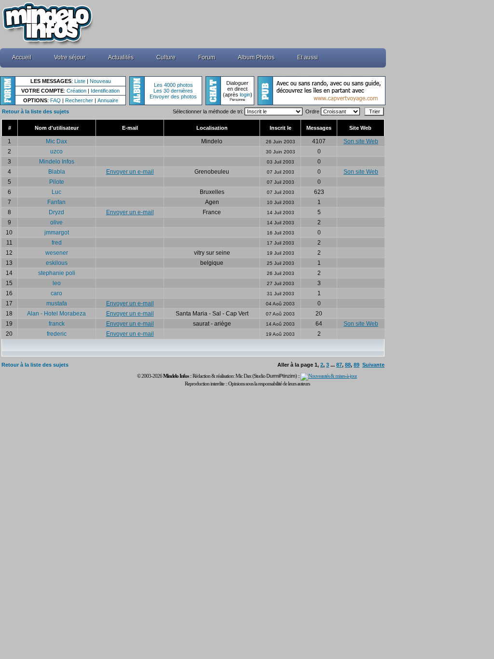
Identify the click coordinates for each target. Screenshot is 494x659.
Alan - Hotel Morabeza (56, 313)
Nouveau (100, 81)
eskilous (57, 263)
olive (56, 222)
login (245, 94)
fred (57, 242)
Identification (105, 91)
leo (57, 283)
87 (339, 365)
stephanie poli (56, 273)
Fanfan (56, 202)
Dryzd (56, 212)
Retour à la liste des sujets (35, 111)
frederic (57, 333)
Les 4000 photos (173, 85)
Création (76, 91)
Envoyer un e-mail (130, 171)
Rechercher (79, 100)
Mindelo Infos (56, 161)
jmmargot (56, 232)
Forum (206, 57)
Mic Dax (56, 141)
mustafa (56, 303)
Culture (166, 57)
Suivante (373, 365)
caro (56, 293)
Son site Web (360, 141)
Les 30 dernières (173, 91)
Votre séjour (69, 57)
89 (356, 365)
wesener (56, 252)
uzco (56, 151)
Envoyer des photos (173, 96)
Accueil (21, 57)
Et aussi (307, 57)
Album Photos (256, 57)
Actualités (121, 57)
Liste (79, 81)
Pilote (56, 181)
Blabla (56, 171)
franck (57, 323)
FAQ (55, 100)
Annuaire (107, 100)
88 (348, 365)
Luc (56, 192)
